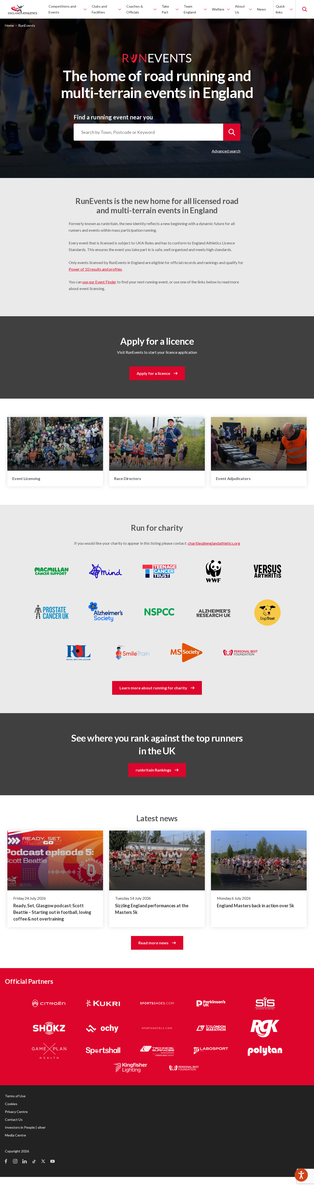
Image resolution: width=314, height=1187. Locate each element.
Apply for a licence (153, 373)
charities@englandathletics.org (214, 543)
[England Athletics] (22, 9)
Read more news (153, 942)
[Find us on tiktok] (33, 1162)
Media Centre (15, 1135)
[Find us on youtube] (52, 1162)
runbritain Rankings (153, 770)
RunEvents (26, 25)
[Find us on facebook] (5, 1162)
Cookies (11, 1104)
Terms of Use (15, 1096)
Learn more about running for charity (153, 687)
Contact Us (14, 1119)
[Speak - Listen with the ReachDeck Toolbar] (301, 1175)
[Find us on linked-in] (24, 1162)
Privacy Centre (16, 1112)
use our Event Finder (99, 281)
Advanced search (226, 151)
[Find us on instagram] (15, 1162)
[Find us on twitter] (43, 1162)
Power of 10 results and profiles (95, 269)
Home (9, 25)
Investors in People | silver (25, 1127)
